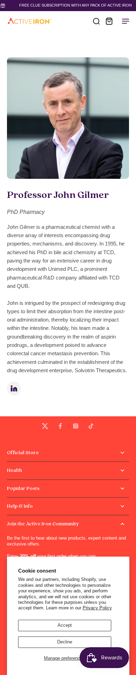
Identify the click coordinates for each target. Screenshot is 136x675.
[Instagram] (75, 426)
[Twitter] (45, 426)
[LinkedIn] (14, 388)
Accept (65, 625)
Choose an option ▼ (20, 33)
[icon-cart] (108, 21)
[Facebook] (60, 426)
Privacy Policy (97, 608)
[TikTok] (91, 426)
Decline (64, 642)
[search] (96, 21)
